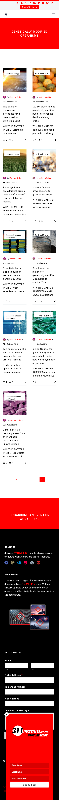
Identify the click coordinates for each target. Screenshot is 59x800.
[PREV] (16, 479)
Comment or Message (18, 710)
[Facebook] (17, 3)
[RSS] (34, 3)
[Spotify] (47, 3)
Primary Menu (53, 14)
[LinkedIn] (21, 3)
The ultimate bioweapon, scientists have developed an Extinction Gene (11, 113)
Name (8, 660)
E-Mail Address (13, 675)
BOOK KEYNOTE (29, 7)
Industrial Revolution (43, 316)
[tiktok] (25, 562)
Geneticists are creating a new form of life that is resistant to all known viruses (14, 436)
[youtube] (38, 562)
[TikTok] (52, 3)
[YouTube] (43, 3)
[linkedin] (19, 562)
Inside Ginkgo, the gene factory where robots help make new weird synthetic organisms (44, 356)
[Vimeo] (39, 3)
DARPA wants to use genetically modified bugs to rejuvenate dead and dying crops (44, 113)
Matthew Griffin (15, 97)
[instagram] (12, 562)
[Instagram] (30, 3)
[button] (25, 140)
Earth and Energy (12, 74)
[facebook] (6, 562)
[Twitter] (26, 3)
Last (33, 670)
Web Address (12, 698)
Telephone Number (15, 687)
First (6, 670)
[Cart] (5, 14)
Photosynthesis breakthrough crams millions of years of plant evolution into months (14, 194)
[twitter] (32, 562)
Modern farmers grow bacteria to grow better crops (42, 191)
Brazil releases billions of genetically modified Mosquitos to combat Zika (44, 275)
